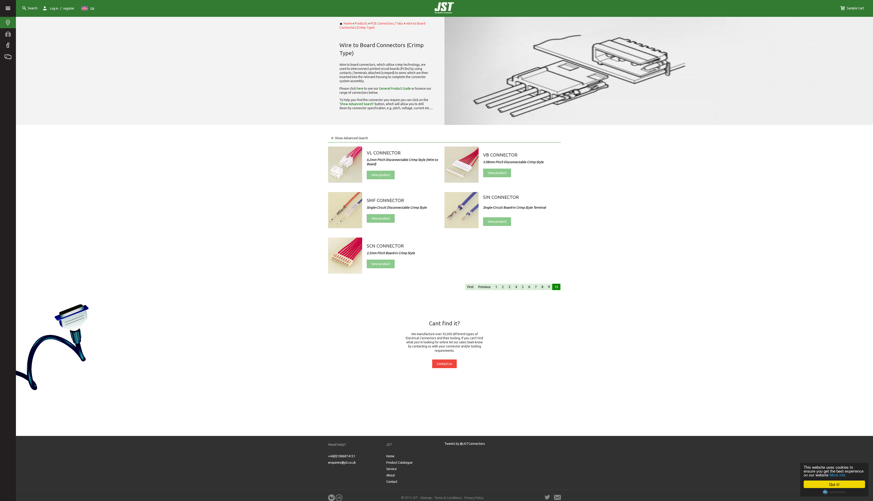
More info (837, 475)
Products (361, 23)
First (470, 287)
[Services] (9, 34)
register (68, 8)
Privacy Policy (474, 498)
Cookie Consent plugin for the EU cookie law (834, 492)
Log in (54, 8)
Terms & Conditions (448, 498)
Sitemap (426, 498)
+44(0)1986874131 (341, 456)
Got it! (834, 484)
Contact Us (444, 364)
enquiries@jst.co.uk (342, 462)
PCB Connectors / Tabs (387, 23)
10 (556, 287)
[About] (9, 45)
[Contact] (9, 56)
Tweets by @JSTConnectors (464, 443)
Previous (484, 287)
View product (380, 175)
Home (348, 23)
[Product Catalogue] (9, 22)
